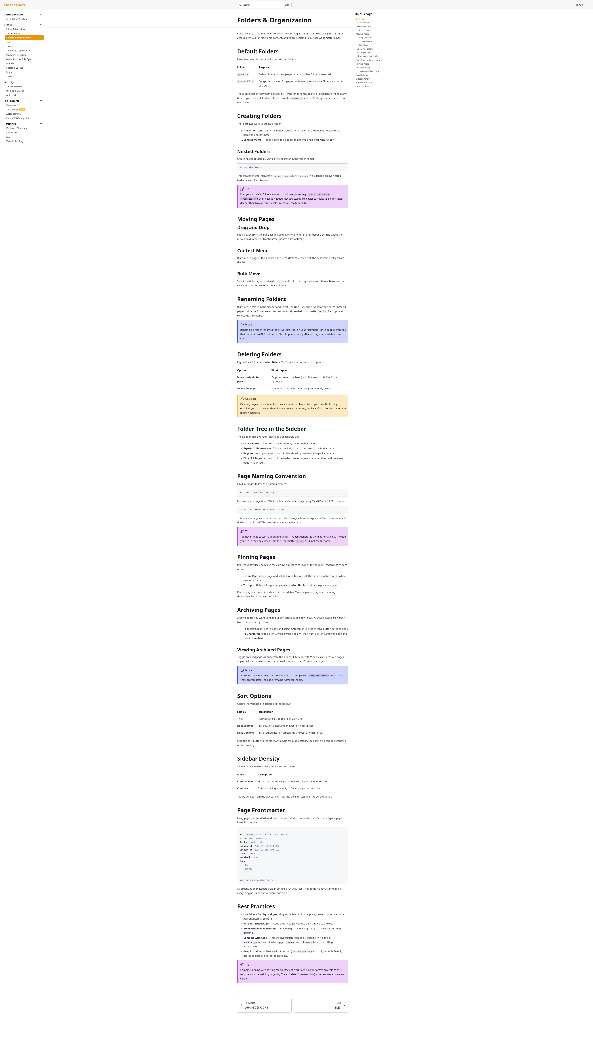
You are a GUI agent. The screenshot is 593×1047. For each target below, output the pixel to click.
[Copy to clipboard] (344, 167)
